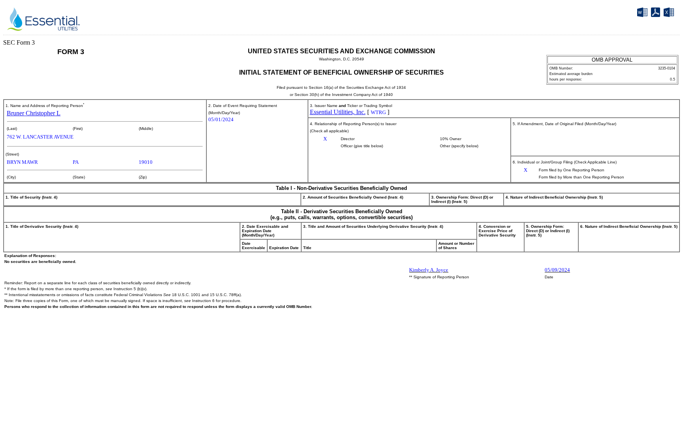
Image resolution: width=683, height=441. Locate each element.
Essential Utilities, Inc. (338, 112)
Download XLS (670, 14)
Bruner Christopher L (33, 113)
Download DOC (643, 14)
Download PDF (656, 13)
